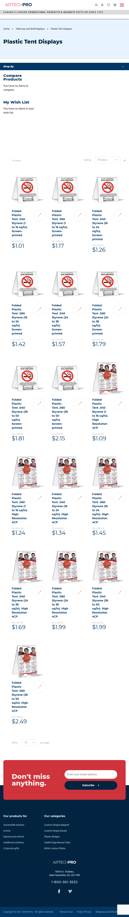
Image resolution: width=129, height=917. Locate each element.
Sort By (87, 160)
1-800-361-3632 (64, 882)
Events (6, 830)
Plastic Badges (52, 836)
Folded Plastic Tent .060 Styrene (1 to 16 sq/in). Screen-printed (60, 223)
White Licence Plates (55, 848)
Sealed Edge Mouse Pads (57, 842)
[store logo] (18, 5)
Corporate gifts (11, 848)
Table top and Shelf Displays (30, 28)
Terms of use (66, 911)
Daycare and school (13, 836)
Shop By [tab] (8, 66)
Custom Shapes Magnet (56, 825)
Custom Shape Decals (55, 830)
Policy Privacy (84, 911)
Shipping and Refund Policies (111, 911)
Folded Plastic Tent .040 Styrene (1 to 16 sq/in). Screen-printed (20, 223)
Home (6, 28)
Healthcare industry (13, 842)
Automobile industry (13, 825)
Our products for (15, 816)
